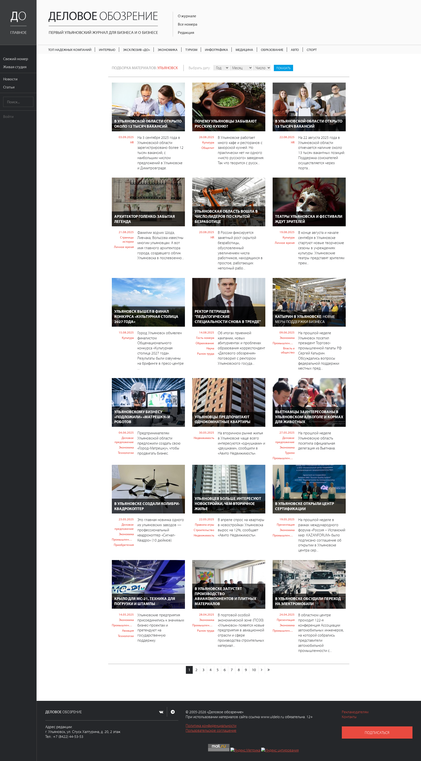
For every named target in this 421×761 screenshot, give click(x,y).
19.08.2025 (287, 232)
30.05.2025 (206, 432)
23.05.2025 (126, 519)
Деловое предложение (124, 440)
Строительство (204, 530)
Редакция (186, 32)
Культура (208, 142)
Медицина (244, 49)
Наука (210, 348)
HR (132, 142)
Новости (10, 78)
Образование (272, 49)
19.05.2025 (287, 519)
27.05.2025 (287, 432)
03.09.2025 (126, 137)
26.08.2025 (206, 137)
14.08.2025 (206, 332)
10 (254, 669)
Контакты (349, 716)
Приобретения (124, 545)
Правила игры (204, 524)
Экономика (168, 49)
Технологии (126, 453)
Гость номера (205, 338)
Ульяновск (167, 67)
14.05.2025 (126, 614)
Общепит (207, 148)
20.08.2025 (206, 232)
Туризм (191, 49)
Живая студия (15, 66)
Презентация (286, 524)
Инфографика (216, 49)
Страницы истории (127, 239)
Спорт (312, 49)
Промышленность (284, 343)
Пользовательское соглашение (211, 730)
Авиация (128, 630)
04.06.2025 (126, 432)
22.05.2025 (206, 519)
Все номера (187, 24)
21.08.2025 (126, 232)
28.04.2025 (206, 614)
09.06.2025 (287, 332)
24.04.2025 (287, 614)
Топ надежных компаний (69, 49)
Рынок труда (205, 353)
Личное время (124, 247)
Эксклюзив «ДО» (136, 49)
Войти (8, 116)
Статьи (9, 87)
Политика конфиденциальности (211, 725)
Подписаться (377, 732)
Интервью (107, 49)
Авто (295, 49)
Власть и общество (288, 350)
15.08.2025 (126, 332)
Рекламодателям (355, 711)
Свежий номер (15, 58)
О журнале (187, 15)
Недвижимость (204, 438)
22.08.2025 (287, 137)
